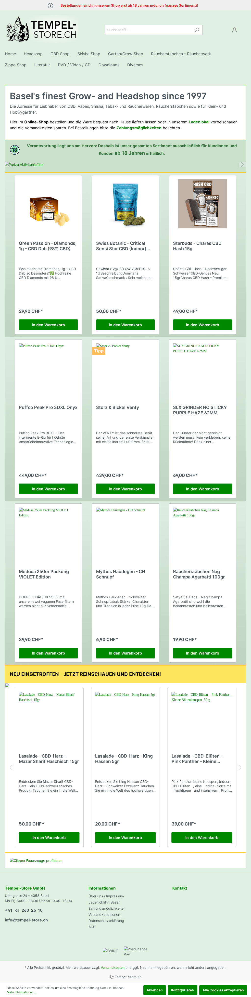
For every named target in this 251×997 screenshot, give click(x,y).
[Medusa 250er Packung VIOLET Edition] (48, 532)
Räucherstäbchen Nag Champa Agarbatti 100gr (199, 574)
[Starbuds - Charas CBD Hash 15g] (202, 203)
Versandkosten (113, 967)
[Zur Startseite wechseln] (41, 29)
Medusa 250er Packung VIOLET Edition (44, 574)
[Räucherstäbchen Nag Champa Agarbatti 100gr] (202, 532)
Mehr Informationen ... (22, 992)
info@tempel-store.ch (26, 920)
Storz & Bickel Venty (117, 407)
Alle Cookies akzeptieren (223, 990)
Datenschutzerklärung (106, 920)
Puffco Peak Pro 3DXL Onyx (48, 407)
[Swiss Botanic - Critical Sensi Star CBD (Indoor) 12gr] (125, 203)
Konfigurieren (182, 990)
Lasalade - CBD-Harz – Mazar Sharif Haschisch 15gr (49, 758)
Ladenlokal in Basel (103, 902)
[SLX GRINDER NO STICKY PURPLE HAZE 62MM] (202, 368)
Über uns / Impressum (106, 896)
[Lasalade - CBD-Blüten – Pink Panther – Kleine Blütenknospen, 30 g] (202, 716)
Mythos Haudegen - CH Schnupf (120, 574)
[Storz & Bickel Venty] (125, 368)
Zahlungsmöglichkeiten (107, 908)
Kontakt (179, 888)
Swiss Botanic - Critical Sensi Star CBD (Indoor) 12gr (121, 246)
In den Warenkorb (48, 324)
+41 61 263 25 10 (24, 910)
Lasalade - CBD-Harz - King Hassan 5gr (124, 758)
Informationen (102, 888)
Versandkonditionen (104, 914)
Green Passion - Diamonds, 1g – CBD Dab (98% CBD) (47, 246)
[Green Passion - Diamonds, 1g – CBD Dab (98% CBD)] (48, 203)
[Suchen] (197, 30)
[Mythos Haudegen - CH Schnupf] (125, 532)
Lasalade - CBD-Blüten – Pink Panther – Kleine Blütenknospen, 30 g (197, 758)
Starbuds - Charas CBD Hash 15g (197, 246)
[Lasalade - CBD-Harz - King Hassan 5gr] (125, 716)
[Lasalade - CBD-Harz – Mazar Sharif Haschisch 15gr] (49, 716)
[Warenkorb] (243, 28)
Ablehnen (155, 990)
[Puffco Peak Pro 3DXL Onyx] (48, 368)
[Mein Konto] (234, 30)
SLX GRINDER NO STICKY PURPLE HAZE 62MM (200, 410)
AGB (91, 927)
